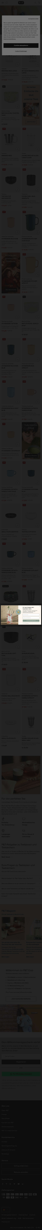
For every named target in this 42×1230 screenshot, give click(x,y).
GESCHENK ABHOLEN (31, 620)
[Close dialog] (40, 606)
